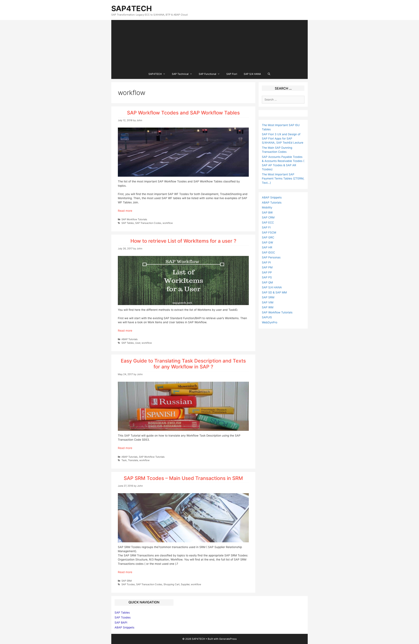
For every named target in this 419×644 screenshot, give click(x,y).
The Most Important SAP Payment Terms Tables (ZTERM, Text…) (283, 178)
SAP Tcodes (128, 584)
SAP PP (267, 272)
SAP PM (267, 267)
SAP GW (267, 242)
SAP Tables (127, 223)
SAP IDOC (268, 252)
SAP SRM (126, 580)
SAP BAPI (121, 622)
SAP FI (266, 227)
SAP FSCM (269, 232)
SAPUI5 (267, 317)
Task (124, 460)
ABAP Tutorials (129, 339)
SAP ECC (268, 222)
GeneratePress (228, 638)
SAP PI (266, 262)
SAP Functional (207, 73)
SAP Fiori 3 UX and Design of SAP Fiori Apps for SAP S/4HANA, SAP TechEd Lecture (282, 138)
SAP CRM (268, 217)
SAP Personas (271, 257)
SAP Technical (180, 73)
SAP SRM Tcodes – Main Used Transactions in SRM (183, 478)
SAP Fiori (231, 73)
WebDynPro (269, 322)
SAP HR (267, 247)
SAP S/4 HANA (252, 73)
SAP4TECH (131, 8)
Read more (125, 210)
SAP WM (267, 307)
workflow (168, 223)
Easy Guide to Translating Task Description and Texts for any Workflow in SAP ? (183, 364)
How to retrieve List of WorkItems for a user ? (183, 241)
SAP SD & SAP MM (274, 292)
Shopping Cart (172, 584)
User (137, 342)
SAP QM (267, 282)
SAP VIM (267, 302)
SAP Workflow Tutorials (134, 219)
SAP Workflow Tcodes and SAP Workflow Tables (183, 113)
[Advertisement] (209, 44)
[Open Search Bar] (269, 74)
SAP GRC (268, 237)
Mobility (267, 207)
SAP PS (267, 277)
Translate (133, 460)
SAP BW (267, 212)
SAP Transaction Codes (148, 223)
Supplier (185, 584)
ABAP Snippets (272, 197)
